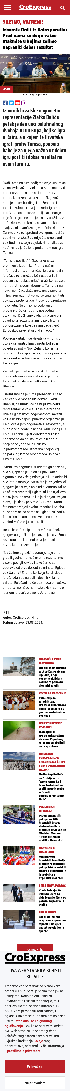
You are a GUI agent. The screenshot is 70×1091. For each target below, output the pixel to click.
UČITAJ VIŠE (35, 949)
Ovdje (39, 1041)
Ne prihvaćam (35, 1083)
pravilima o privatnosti (24, 1051)
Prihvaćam (35, 1066)
